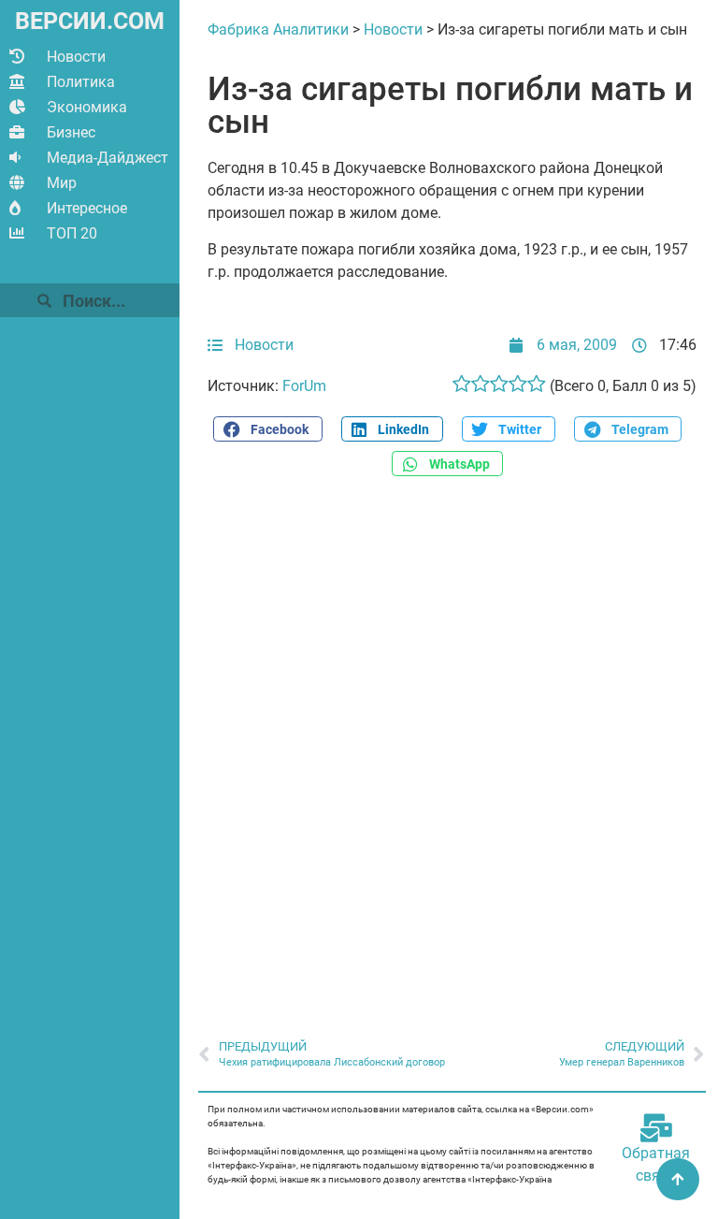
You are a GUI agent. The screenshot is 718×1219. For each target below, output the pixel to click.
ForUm (304, 386)
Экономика (87, 107)
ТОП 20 (72, 233)
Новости (76, 56)
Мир (62, 183)
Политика (81, 82)
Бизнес (71, 132)
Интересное (87, 208)
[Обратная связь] (656, 1128)
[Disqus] (452, 747)
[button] (267, 429)
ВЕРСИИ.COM (90, 21)
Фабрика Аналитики (278, 29)
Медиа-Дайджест (107, 158)
